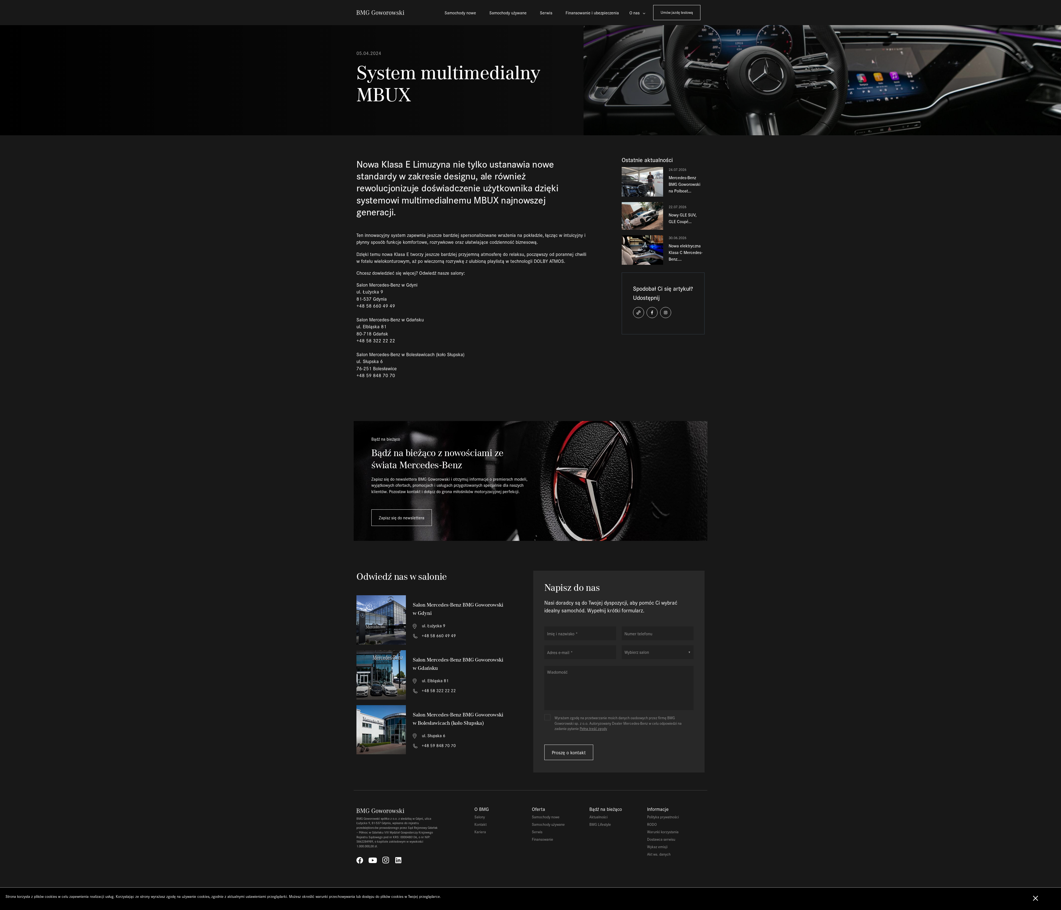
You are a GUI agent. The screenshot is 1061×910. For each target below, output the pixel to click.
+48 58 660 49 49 (438, 635)
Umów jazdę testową (677, 12)
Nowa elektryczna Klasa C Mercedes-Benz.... (685, 252)
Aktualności (598, 816)
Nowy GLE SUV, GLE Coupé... (683, 218)
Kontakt (480, 824)
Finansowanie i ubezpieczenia (592, 12)
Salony (479, 816)
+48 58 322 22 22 (438, 690)
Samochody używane (508, 12)
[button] (638, 312)
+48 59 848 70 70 (438, 745)
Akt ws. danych (659, 854)
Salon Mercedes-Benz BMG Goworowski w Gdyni (458, 609)
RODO (652, 824)
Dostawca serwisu (661, 839)
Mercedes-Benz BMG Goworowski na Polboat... (684, 184)
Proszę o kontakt (569, 752)
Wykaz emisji (657, 846)
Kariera (480, 831)
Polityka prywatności (663, 816)
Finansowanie (542, 839)
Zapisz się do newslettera (401, 517)
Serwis (546, 12)
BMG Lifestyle (600, 824)
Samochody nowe (460, 12)
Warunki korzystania (663, 831)
